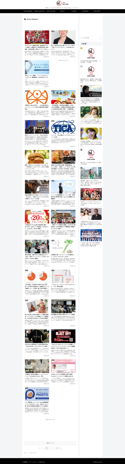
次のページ (50, 443)
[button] (101, 38)
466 (57, 448)
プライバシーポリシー (33, 462)
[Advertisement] (50, 24)
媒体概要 (25, 462)
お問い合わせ (41, 462)
